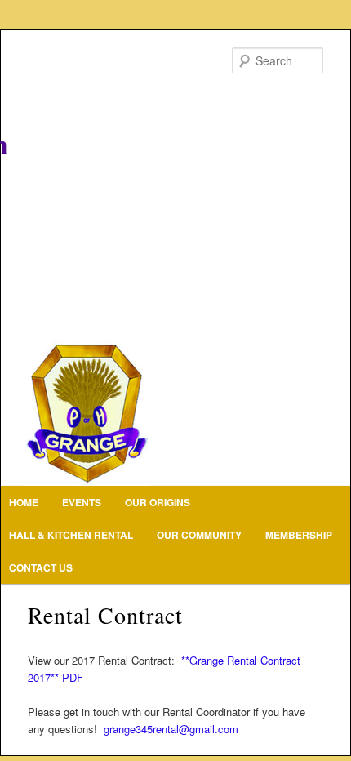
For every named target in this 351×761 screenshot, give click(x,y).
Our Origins (157, 502)
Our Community (199, 534)
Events (81, 502)
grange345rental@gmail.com (171, 729)
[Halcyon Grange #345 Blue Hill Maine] (175, 258)
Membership (298, 534)
